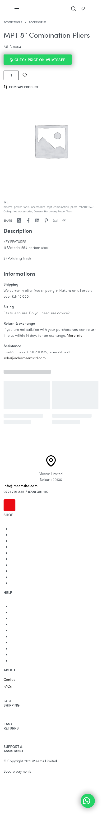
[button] (51, 59)
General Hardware (45, 211)
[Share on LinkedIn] (37, 220)
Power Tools (13, 22)
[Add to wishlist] (24, 75)
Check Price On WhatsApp (39, 59)
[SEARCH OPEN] (73, 8)
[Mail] (55, 220)
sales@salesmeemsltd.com (25, 357)
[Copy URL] (64, 220)
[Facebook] (22, 505)
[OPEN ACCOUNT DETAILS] (82, 8)
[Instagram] (9, 505)
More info (75, 335)
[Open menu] (16, 8)
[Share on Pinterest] (46, 220)
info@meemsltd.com (20, 485)
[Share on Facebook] (28, 220)
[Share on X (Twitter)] (19, 220)
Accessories (37, 22)
